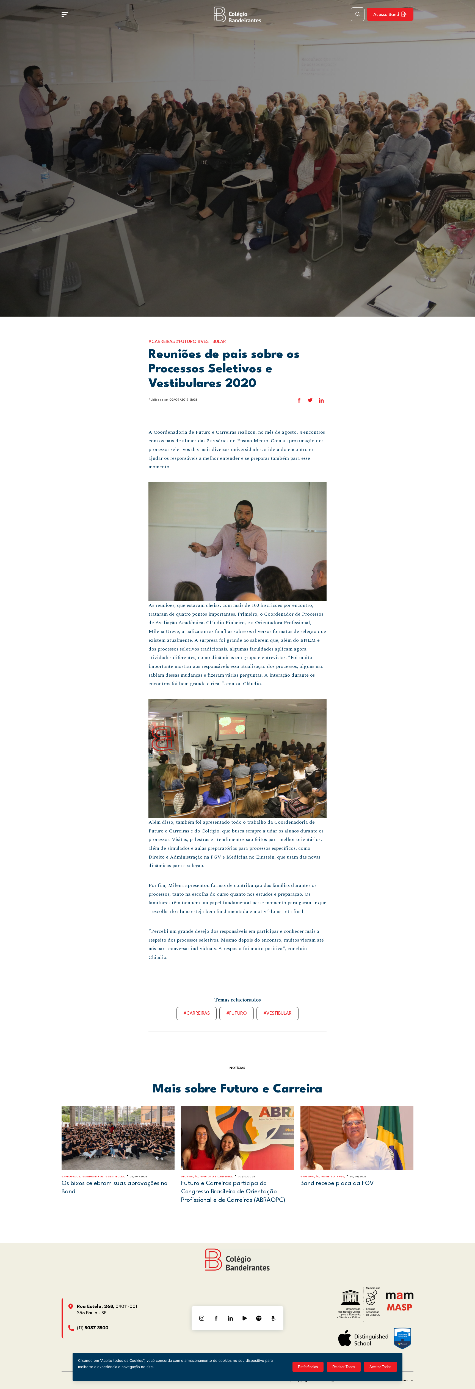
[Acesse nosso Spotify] (258, 1318)
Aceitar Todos (380, 1367)
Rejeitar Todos (343, 1367)
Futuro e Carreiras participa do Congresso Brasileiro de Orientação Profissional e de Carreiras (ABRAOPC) (233, 1191)
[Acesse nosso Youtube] (244, 1318)
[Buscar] (357, 14)
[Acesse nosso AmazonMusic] (273, 1318)
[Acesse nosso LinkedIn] (230, 1318)
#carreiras (196, 1013)
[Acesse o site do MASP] (399, 1307)
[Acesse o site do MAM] (399, 1298)
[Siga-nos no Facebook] (216, 1318)
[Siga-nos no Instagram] (201, 1318)
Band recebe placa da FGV (337, 1183)
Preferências (308, 1367)
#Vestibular (277, 1013)
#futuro (236, 1013)
